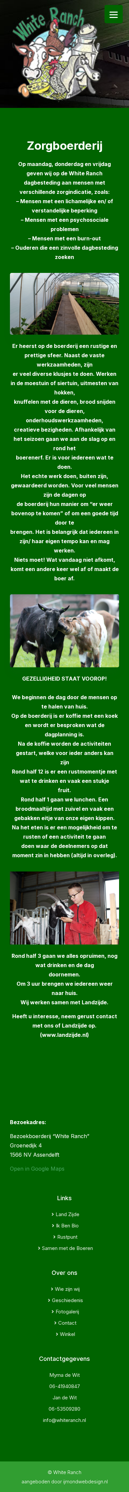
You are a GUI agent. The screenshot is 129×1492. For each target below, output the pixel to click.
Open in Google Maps (37, 1168)
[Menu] (114, 14)
